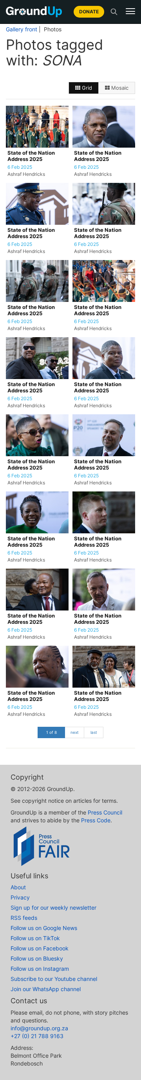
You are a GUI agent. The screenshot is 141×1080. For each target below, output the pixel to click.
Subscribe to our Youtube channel (54, 978)
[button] (130, 11)
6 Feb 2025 (19, 167)
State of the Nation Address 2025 (31, 156)
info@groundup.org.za (39, 1028)
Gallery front (21, 29)
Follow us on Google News (44, 928)
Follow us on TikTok (35, 938)
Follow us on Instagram (40, 968)
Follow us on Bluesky (37, 958)
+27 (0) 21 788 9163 (37, 1036)
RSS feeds (24, 917)
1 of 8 (51, 732)
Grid (86, 88)
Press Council (105, 812)
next (74, 732)
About (18, 887)
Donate (89, 11)
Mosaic (119, 88)
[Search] (114, 12)
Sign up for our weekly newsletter (53, 907)
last (93, 732)
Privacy (20, 897)
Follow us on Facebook (40, 948)
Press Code (95, 820)
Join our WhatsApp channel (46, 989)
